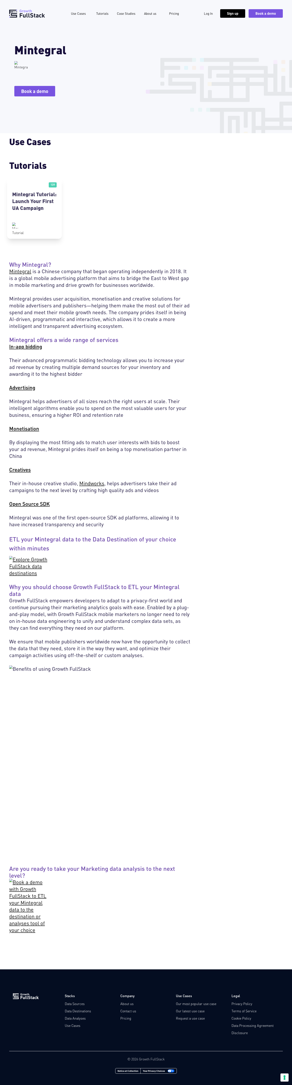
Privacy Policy (242, 1003)
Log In (208, 13)
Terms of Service (244, 1011)
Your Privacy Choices (154, 1071)
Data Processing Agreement (253, 1025)
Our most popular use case (196, 1003)
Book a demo (265, 13)
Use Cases (78, 13)
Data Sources (75, 1003)
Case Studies (126, 13)
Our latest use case (190, 1011)
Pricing (174, 13)
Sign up (232, 13)
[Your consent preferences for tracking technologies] (284, 1077)
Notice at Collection (128, 1071)
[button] (34, 208)
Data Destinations (78, 1011)
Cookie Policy (241, 1018)
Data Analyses (75, 1018)
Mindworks (91, 483)
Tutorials (102, 13)
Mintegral (20, 271)
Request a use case (190, 1018)
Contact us (128, 1011)
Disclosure (240, 1032)
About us (150, 13)
